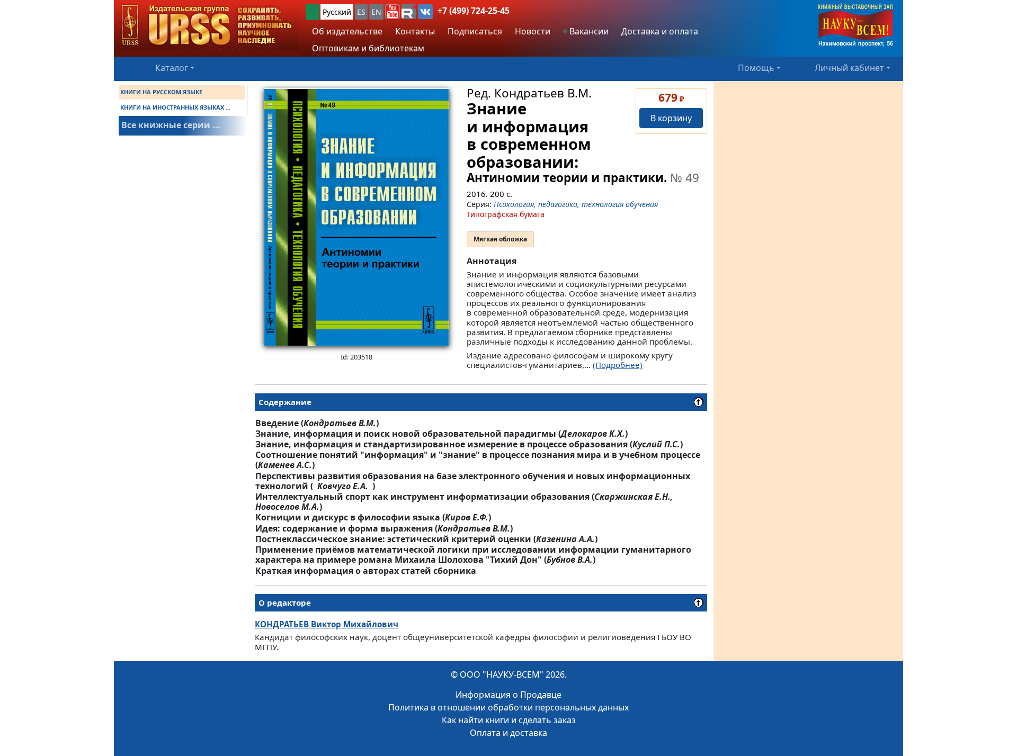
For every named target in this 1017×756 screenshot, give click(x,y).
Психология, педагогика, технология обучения (576, 204)
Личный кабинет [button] (849, 68)
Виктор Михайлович (326, 624)
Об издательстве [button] (347, 31)
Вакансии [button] (588, 31)
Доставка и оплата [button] (659, 31)
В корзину (671, 118)
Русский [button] (337, 12)
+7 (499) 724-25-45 (474, 10)
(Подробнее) (618, 364)
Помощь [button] (756, 68)
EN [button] (376, 12)
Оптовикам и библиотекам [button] (368, 48)
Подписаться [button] (475, 31)
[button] (392, 11)
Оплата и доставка (508, 733)
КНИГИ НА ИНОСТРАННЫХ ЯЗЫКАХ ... (175, 107)
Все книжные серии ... (170, 125)
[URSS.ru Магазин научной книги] (206, 25)
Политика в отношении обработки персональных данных (508, 707)
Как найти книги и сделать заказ (509, 720)
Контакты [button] (415, 31)
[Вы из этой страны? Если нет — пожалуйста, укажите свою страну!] (312, 12)
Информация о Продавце (508, 694)
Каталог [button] (171, 68)
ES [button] (361, 12)
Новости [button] (532, 31)
